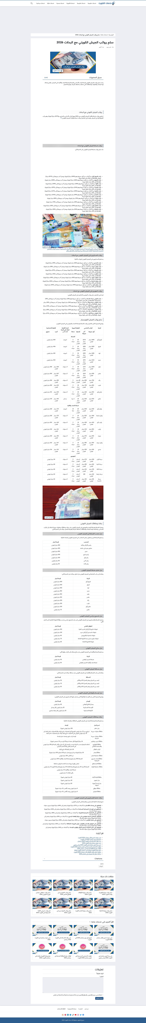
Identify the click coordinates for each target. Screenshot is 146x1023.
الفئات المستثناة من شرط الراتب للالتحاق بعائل (79, 251)
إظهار (46, 77)
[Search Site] (31, 3)
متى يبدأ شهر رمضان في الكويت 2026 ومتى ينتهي (87, 845)
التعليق (101, 976)
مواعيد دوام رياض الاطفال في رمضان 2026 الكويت (87, 852)
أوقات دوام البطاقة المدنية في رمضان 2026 (89, 848)
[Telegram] (70, 1015)
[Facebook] (83, 1015)
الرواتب (101, 866)
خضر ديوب (108, 47)
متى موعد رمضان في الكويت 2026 (91, 843)
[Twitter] (81, 1015)
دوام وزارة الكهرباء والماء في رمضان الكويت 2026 (87, 850)
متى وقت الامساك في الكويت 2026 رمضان (89, 841)
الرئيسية (111, 35)
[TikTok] (73, 1015)
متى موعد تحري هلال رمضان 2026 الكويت (89, 837)
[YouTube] (75, 1015)
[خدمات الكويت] (107, 3)
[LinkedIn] (68, 1015)
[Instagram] (78, 1015)
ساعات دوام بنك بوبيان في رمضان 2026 (90, 854)
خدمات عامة (104, 35)
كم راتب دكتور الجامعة (92, 249)
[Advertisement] (73, 18)
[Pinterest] (65, 1015)
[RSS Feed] (63, 1015)
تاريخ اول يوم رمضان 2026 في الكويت (90, 839)
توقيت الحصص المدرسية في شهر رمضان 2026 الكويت (86, 846)
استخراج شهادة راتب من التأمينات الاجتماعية (72, 249)
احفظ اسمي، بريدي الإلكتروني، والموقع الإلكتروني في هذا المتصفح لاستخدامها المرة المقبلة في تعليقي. (77, 995)
